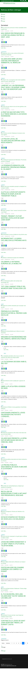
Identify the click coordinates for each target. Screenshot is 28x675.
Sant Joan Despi (3, 51)
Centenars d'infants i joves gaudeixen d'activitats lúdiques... (13, 414)
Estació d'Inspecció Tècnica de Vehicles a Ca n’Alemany (13, 518)
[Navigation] (1, 4)
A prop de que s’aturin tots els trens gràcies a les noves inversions (14, 114)
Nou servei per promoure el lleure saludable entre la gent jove (13, 35)
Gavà (2, 256)
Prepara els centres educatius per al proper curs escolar (14, 313)
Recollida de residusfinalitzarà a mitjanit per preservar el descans (14, 493)
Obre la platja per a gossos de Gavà (13, 387)
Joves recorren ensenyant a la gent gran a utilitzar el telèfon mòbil (13, 544)
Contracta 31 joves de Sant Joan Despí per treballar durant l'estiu (13, 622)
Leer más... (3, 48)
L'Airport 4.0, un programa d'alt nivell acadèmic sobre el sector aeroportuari (13, 87)
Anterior (8, 643)
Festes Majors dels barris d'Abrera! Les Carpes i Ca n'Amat (12, 569)
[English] (24, 0)
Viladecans (2, 78)
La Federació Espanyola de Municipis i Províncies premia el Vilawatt (13, 167)
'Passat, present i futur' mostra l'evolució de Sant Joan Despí (12, 218)
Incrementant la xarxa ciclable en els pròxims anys (13, 239)
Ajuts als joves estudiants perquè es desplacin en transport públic (13, 194)
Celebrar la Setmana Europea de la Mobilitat (11, 263)
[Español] (26, 0)
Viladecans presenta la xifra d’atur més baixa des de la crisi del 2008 (14, 440)
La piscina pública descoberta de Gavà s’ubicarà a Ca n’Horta (14, 467)
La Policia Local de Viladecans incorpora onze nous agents (13, 141)
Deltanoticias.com (8, 664)
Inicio (3, 643)
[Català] (21, 0)
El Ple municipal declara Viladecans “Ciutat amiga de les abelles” (13, 596)
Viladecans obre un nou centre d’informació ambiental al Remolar (11, 61)
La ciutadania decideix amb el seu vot (14, 362)
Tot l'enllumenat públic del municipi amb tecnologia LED (13, 287)
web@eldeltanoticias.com (7, 1)
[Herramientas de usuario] (2, 40)
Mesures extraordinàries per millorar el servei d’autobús (13, 338)
